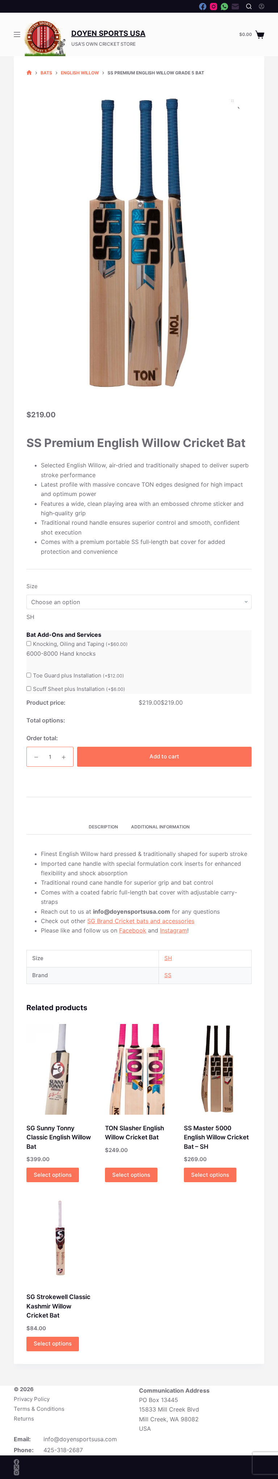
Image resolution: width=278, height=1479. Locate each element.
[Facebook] (202, 6)
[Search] (249, 6)
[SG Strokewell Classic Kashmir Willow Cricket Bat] (60, 1238)
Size (32, 586)
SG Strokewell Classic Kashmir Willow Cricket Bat (58, 1306)
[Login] (261, 6)
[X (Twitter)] (16, 1467)
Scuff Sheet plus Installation (79, 688)
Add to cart (164, 756)
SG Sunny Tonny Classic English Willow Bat (58, 1137)
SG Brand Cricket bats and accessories (140, 921)
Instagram (173, 930)
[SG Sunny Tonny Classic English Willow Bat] (60, 1069)
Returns (24, 1418)
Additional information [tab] (160, 826)
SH (168, 958)
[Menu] (17, 34)
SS (168, 975)
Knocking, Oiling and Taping (80, 643)
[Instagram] (213, 6)
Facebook (132, 930)
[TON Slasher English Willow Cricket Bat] (139, 1069)
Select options (53, 1174)
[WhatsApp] (224, 6)
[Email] (235, 6)
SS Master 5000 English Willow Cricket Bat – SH (216, 1137)
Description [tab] (103, 826)
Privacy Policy (32, 1399)
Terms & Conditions (39, 1408)
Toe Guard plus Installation (78, 675)
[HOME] (29, 72)
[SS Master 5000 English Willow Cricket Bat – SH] (218, 1069)
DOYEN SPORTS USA (108, 33)
